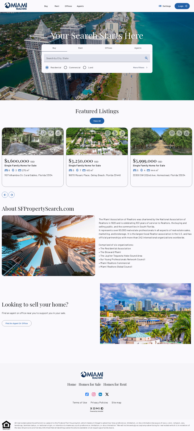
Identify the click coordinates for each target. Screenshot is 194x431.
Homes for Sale (90, 384)
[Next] (11, 195)
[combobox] (94, 59)
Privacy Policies (99, 402)
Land (90, 67)
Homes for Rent (115, 384)
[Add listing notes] (51, 133)
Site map (116, 402)
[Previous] (5, 195)
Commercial (74, 67)
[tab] (54, 48)
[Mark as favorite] (43, 133)
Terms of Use (80, 402)
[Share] (58, 133)
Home (71, 384)
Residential (56, 67)
